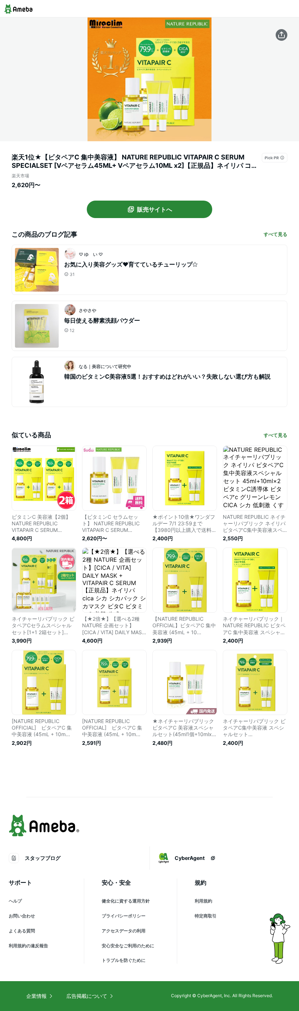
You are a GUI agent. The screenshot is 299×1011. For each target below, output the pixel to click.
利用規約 (203, 901)
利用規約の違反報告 (28, 945)
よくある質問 (22, 930)
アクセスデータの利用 (123, 930)
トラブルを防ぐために (123, 960)
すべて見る (275, 234)
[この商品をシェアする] (281, 35)
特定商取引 (206, 916)
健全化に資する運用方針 (126, 901)
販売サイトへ (154, 209)
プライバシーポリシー (123, 916)
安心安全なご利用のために (128, 945)
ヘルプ (15, 901)
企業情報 (36, 996)
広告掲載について (86, 996)
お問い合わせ (22, 916)
